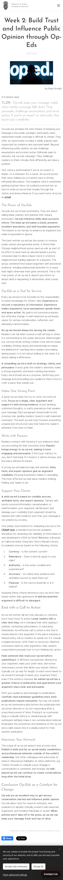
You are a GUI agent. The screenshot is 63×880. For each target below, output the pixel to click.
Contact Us (51, 874)
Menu (59, 5)
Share (9, 838)
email (8, 197)
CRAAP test (8, 529)
